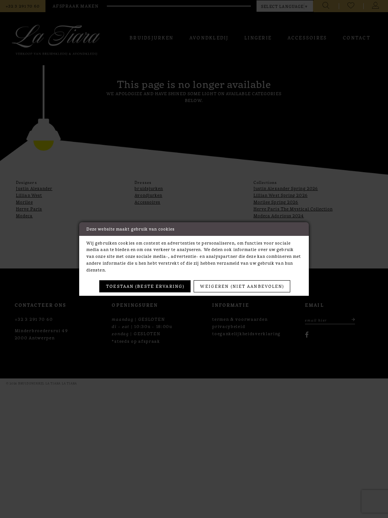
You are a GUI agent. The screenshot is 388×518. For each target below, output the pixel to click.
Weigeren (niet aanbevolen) (242, 286)
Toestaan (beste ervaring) (145, 286)
